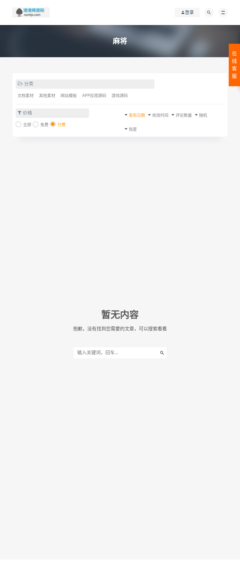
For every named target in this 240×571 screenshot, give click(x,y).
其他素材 (47, 96)
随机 (203, 115)
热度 (133, 130)
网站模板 (69, 96)
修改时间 (160, 115)
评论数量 (184, 115)
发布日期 (137, 115)
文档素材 (26, 96)
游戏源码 (120, 96)
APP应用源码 (94, 96)
